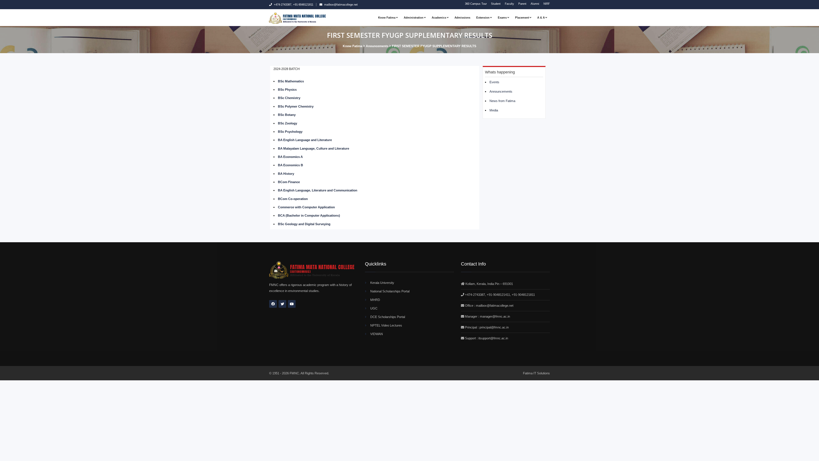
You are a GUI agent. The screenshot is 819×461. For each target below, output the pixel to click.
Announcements (500, 91)
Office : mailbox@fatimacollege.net (489, 305)
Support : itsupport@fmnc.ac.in (486, 338)
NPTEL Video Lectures (386, 325)
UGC (374, 308)
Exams (502, 17)
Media (493, 110)
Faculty (509, 3)
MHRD (375, 300)
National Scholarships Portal (390, 291)
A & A (541, 17)
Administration (413, 17)
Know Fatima (386, 17)
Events (494, 82)
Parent (522, 3)
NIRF (546, 3)
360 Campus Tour (476, 3)
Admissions (462, 17)
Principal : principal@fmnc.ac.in (487, 327)
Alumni (535, 3)
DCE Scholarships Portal (387, 317)
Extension (482, 17)
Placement (522, 17)
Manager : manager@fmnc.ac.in (487, 316)
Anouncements (377, 46)
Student (496, 3)
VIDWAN (376, 334)
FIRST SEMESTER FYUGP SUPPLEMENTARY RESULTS (434, 46)
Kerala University (382, 282)
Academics (439, 17)
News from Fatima (502, 101)
